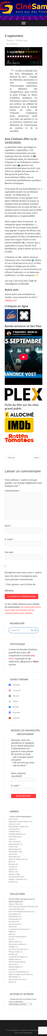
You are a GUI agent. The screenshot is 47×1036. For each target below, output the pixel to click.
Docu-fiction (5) (15, 842)
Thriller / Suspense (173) (18, 879)
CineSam (10, 40)
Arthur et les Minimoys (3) (19, 972)
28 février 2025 (21, 40)
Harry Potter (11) (15, 924)
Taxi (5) (11, 939)
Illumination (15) (15, 917)
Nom (8, 525)
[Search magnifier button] (35, 630)
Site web (9, 552)
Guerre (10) (13, 854)
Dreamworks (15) (15, 919)
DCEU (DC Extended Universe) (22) (22, 912)
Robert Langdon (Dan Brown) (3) (21, 974)
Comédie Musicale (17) (17, 834)
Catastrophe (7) (14, 829)
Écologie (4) (13, 954)
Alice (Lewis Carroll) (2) (17, 979)
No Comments (12, 44)
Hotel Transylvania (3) (17, 962)
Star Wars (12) (14, 922)
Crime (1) (12, 839)
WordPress (28, 1033)
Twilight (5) (13, 947)
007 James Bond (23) (16, 909)
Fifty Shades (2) (14, 977)
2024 (9, 63)
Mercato (10, 458)
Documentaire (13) (16, 844)
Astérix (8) (13, 927)
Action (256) (13, 819)
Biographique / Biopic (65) (18, 826)
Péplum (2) (13, 869)
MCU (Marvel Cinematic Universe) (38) (23, 906)
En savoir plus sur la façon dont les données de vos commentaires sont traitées (23, 610)
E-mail (9, 539)
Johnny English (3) (16, 967)
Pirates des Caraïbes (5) (17, 944)
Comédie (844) (14, 831)
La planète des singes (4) (18, 957)
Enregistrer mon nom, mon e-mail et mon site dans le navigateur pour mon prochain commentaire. (23, 576)
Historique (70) (14, 857)
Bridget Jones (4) (15, 959)
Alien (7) (12, 934)
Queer (37, 458)
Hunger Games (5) (15, 952)
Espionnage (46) (15, 849)
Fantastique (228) (15, 852)
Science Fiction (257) (16, 877)
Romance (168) (14, 874)
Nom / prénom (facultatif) (18, 774)
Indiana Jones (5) (15, 942)
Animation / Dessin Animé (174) (20, 821)
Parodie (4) (13, 867)
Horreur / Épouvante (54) (18, 859)
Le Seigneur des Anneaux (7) (19, 929)
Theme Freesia (35, 1030)
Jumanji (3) (13, 969)
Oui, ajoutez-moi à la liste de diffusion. (20, 587)
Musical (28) (13, 864)
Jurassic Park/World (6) (17, 937)
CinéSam (15, 1030)
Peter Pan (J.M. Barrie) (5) (18, 949)
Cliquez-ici (10, 300)
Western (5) (13, 882)
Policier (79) (13, 872)
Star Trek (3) (13, 964)
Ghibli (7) (12, 932)
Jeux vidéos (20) (15, 914)
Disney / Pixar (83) (16, 904)
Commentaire (12, 490)
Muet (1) (12, 862)
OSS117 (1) (12, 982)
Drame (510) (13, 847)
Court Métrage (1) (15, 837)
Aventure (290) (14, 824)
